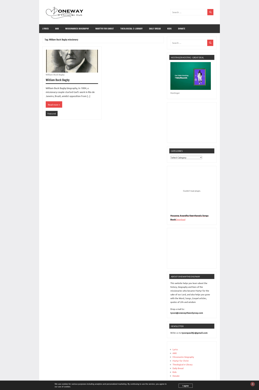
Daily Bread (155, 28)
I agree (186, 385)
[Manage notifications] (253, 384)
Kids (169, 28)
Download (180, 219)
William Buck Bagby (58, 80)
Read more (53, 104)
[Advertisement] (191, 122)
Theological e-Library (131, 28)
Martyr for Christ (104, 28)
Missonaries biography (77, 28)
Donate (181, 28)
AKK (57, 28)
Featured (51, 113)
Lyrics (45, 28)
